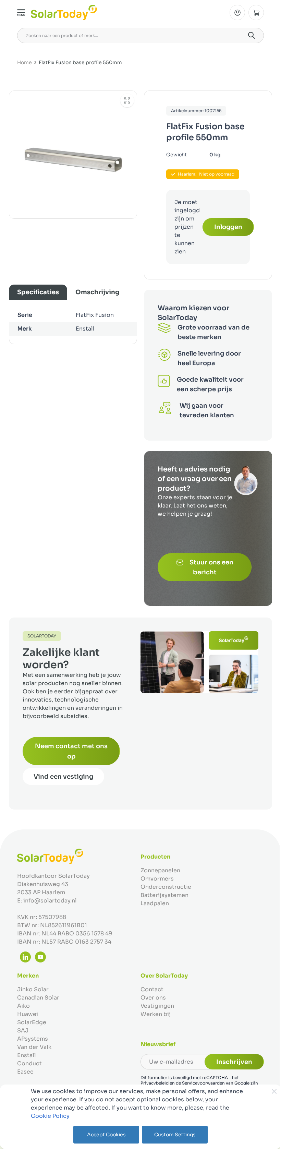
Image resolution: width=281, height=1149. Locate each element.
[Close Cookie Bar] (274, 1091)
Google (241, 1083)
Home (24, 62)
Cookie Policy (50, 1116)
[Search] (251, 35)
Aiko (23, 1005)
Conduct (29, 1063)
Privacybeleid (154, 1083)
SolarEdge (31, 1022)
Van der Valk (34, 1047)
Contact (151, 989)
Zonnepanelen (160, 870)
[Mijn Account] (237, 12)
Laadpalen (154, 903)
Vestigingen (157, 1005)
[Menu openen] (21, 13)
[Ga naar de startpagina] (64, 12)
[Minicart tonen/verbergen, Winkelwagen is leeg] (256, 12)
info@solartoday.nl (50, 900)
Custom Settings (175, 1135)
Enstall (26, 1055)
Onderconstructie (165, 886)
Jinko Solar (33, 989)
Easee (25, 1071)
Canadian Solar (38, 997)
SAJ (22, 1030)
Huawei (27, 1014)
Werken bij (155, 1014)
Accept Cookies (106, 1135)
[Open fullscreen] (127, 100)
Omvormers (157, 878)
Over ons (153, 997)
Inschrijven (234, 1062)
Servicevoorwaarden (203, 1083)
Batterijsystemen (164, 895)
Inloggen (228, 227)
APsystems (32, 1038)
